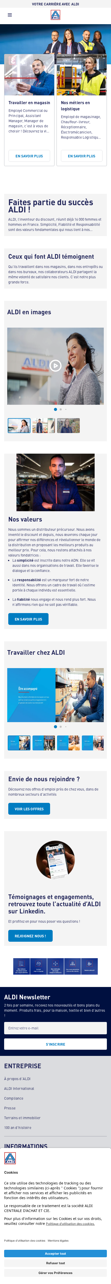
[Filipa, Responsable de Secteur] (55, 366)
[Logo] (55, 15)
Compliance (13, 1098)
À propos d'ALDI (17, 1078)
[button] (10, 16)
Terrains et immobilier (22, 1117)
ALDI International (19, 1088)
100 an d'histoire (17, 1127)
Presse (9, 1107)
